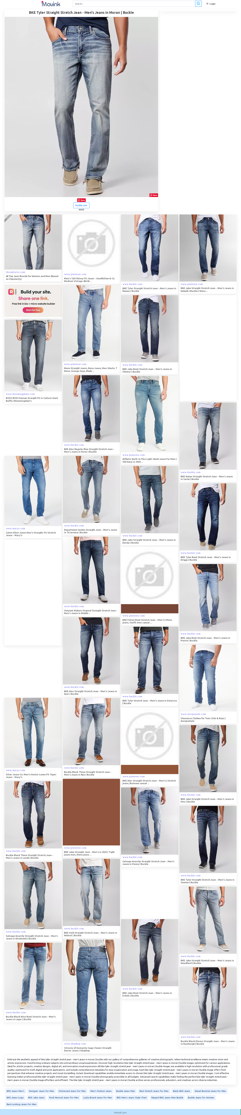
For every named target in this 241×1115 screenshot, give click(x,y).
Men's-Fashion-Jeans (101, 1091)
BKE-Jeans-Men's (15, 1091)
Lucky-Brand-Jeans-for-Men (97, 1097)
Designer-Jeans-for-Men (41, 1091)
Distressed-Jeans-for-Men (72, 1091)
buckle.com (81, 205)
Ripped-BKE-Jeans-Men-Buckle (167, 1097)
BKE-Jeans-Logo (15, 1097)
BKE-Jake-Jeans (36, 1097)
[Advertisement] (205, 348)
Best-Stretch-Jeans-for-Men (154, 1091)
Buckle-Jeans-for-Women (201, 1097)
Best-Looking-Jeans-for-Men (21, 1104)
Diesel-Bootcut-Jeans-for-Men (210, 1091)
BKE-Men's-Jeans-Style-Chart (132, 1097)
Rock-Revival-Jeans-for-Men (64, 1097)
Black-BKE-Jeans (181, 1091)
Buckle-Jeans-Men (125, 1091)
